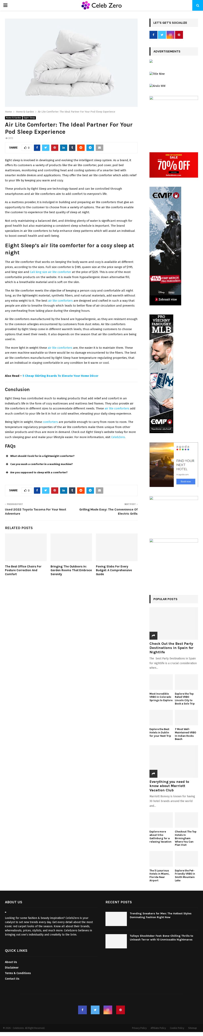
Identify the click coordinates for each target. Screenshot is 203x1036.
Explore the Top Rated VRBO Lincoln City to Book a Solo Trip (185, 698)
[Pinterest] (120, 1009)
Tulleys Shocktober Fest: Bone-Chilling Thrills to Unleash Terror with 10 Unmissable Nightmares (161, 937)
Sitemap (192, 1028)
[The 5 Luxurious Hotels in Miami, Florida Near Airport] (161, 858)
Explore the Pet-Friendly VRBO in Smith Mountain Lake (185, 875)
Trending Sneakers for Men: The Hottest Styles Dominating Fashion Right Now (161, 915)
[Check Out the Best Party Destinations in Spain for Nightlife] (173, 623)
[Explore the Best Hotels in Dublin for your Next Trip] (161, 717)
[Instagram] (107, 1009)
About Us (11, 962)
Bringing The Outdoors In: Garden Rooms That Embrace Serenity (71, 570)
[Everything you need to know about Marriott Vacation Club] (173, 761)
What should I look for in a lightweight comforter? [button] (42, 456)
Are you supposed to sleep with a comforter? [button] (39, 472)
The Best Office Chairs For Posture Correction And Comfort (23, 570)
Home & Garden (13, 118)
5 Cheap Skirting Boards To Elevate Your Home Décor (60, 376)
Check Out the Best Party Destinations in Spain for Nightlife (171, 647)
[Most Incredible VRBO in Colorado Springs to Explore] (161, 682)
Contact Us (12, 978)
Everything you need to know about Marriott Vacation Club (169, 785)
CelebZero (118, 437)
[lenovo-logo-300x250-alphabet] (151, 61)
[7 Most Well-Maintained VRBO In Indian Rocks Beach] (186, 717)
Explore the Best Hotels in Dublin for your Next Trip (160, 732)
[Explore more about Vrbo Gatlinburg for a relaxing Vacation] (161, 820)
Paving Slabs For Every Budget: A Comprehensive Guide (114, 570)
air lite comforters (60, 300)
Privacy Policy (139, 1028)
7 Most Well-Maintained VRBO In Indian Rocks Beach (185, 734)
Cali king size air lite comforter (50, 272)
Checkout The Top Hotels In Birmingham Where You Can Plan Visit (185, 838)
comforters (50, 422)
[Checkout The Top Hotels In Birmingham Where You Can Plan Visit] (186, 820)
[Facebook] (82, 1009)
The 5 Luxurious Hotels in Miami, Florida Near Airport (159, 875)
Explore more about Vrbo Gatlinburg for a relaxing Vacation (160, 836)
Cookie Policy (177, 1028)
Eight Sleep (29, 118)
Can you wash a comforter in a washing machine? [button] (41, 464)
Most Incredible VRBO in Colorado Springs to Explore (160, 697)
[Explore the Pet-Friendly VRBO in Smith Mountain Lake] (186, 858)
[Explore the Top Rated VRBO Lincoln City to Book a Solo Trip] (186, 682)
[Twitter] (95, 1009)
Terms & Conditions (18, 973)
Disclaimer (12, 967)
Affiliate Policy (158, 1028)
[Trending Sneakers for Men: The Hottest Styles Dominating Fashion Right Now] (116, 919)
